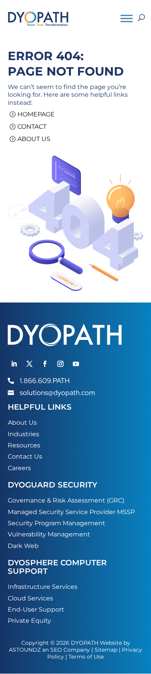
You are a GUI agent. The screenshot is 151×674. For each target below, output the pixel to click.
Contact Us (25, 456)
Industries (23, 434)
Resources (24, 445)
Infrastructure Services (42, 586)
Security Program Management (56, 523)
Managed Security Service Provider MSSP (71, 512)
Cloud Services (30, 598)
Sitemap (105, 649)
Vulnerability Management (49, 534)
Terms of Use (86, 656)
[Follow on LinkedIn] (14, 364)
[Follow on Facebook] (45, 364)
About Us (33, 139)
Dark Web (23, 546)
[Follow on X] (29, 364)
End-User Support (36, 609)
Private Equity (29, 620)
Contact (31, 126)
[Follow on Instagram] (60, 364)
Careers (19, 468)
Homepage (36, 114)
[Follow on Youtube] (76, 364)
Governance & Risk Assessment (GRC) (66, 500)
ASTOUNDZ (25, 649)
